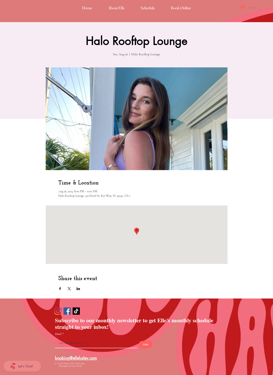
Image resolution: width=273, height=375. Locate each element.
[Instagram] (58, 311)
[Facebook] (67, 311)
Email (58, 334)
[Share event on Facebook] (60, 288)
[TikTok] (76, 311)
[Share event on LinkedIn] (78, 288)
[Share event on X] (69, 288)
